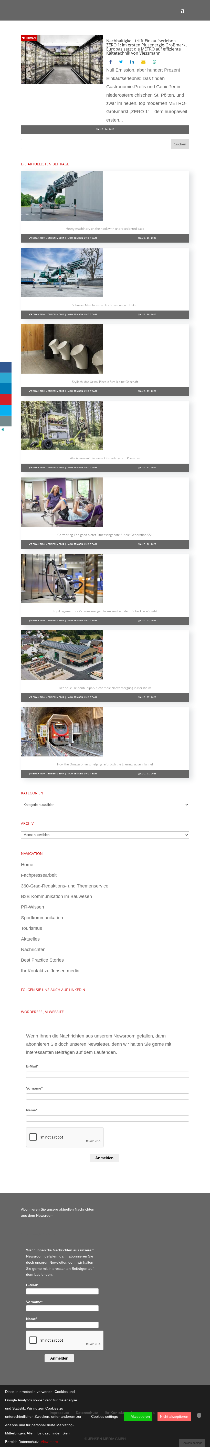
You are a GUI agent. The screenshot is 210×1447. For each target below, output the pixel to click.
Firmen (30, 37)
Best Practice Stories (42, 960)
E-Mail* (32, 1066)
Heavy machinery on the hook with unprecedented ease (105, 228)
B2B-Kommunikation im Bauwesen (56, 896)
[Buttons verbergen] (2, 430)
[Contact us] (6, 421)
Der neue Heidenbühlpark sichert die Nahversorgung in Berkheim (105, 688)
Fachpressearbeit (39, 875)
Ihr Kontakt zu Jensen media (50, 970)
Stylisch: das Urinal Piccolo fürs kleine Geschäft (105, 382)
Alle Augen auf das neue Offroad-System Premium (105, 458)
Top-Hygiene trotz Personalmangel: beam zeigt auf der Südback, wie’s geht (105, 611)
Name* (31, 1110)
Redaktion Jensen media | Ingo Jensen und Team (64, 238)
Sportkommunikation (42, 917)
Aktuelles (30, 939)
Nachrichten (33, 949)
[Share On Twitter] (6, 378)
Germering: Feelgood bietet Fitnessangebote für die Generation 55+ (105, 535)
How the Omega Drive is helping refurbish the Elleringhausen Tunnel (105, 764)
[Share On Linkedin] (6, 388)
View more (49, 1442)
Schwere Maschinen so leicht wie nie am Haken (105, 305)
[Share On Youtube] (6, 399)
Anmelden (104, 1158)
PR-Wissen (32, 907)
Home (27, 864)
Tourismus (31, 928)
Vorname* (34, 1088)
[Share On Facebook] (6, 367)
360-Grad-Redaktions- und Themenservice (64, 886)
